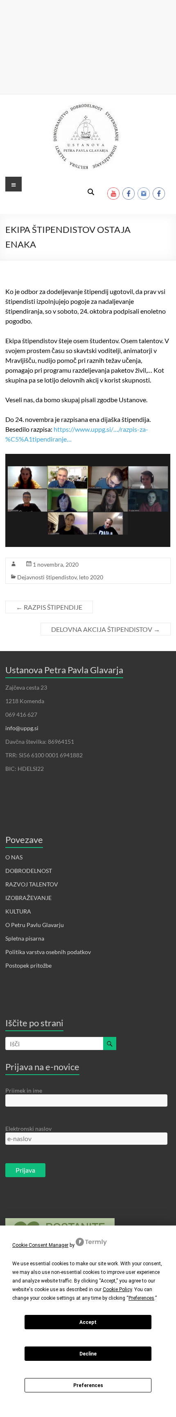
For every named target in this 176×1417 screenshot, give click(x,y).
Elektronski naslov (28, 1128)
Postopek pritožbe (28, 965)
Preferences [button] (141, 1298)
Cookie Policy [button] (117, 1289)
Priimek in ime (23, 1090)
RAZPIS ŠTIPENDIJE (49, 607)
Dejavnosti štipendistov (47, 577)
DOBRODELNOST (28, 870)
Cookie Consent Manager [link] (40, 1245)
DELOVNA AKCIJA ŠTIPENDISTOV (105, 629)
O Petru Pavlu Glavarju (34, 924)
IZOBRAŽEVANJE (28, 897)
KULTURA (18, 911)
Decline (88, 1354)
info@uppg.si (21, 727)
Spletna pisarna (24, 938)
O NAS (14, 857)
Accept (88, 1322)
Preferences (88, 1385)
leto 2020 (91, 577)
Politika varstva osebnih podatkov (48, 951)
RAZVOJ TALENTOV (31, 884)
